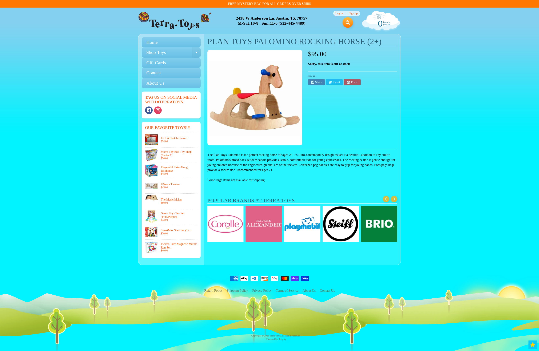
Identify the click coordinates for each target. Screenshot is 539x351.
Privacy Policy (262, 290)
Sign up (353, 13)
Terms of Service (287, 290)
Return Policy (213, 290)
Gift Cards (156, 62)
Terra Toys (275, 335)
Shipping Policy (237, 290)
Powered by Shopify (276, 339)
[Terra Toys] (175, 20)
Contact (153, 72)
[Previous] (386, 199)
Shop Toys (173, 53)
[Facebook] (149, 110)
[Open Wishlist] (532, 344)
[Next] (394, 199)
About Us (155, 83)
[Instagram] (158, 110)
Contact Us (327, 290)
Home (152, 42)
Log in (339, 13)
